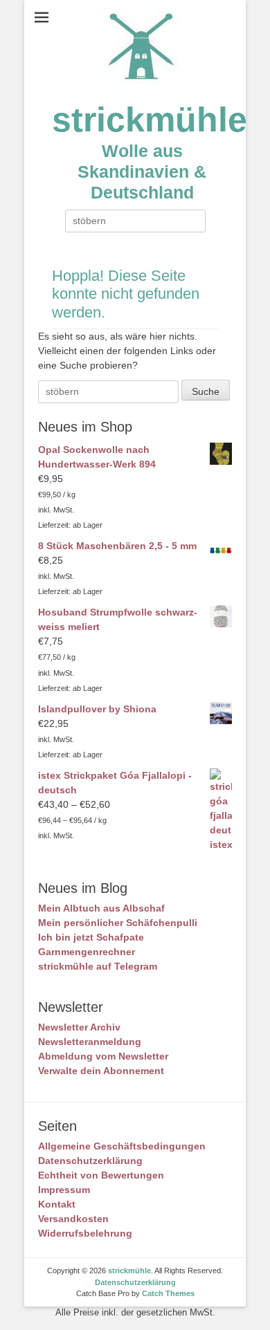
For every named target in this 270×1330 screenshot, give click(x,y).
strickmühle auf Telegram (97, 966)
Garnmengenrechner (86, 951)
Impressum (64, 1189)
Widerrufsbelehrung (85, 1233)
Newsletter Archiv (79, 1027)
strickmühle (149, 119)
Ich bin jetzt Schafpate (91, 937)
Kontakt (56, 1204)
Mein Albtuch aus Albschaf (101, 908)
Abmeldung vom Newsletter (103, 1056)
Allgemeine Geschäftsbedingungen (122, 1146)
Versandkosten (73, 1218)
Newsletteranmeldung (89, 1041)
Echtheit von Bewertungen (101, 1175)
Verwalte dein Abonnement (101, 1070)
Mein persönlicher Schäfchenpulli (117, 922)
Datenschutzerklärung (90, 1160)
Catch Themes (168, 1293)
